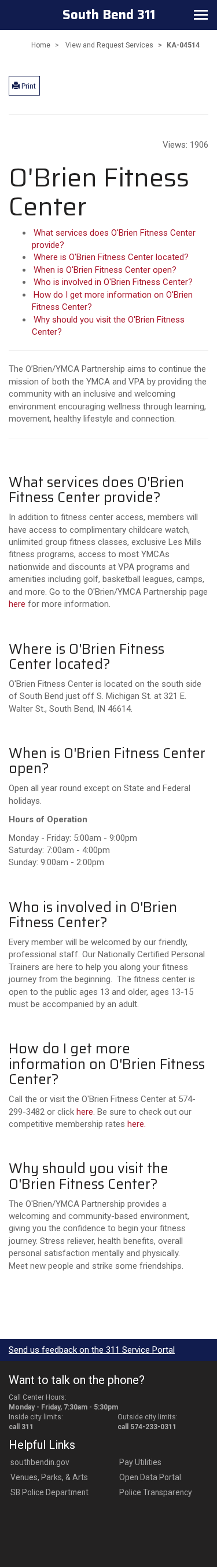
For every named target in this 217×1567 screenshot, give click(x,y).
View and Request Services (109, 45)
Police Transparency (155, 1492)
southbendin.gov (39, 1462)
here (17, 604)
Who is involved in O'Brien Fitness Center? (113, 282)
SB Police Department (49, 1492)
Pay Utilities (140, 1462)
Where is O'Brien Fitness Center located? (111, 257)
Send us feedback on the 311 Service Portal (92, 1350)
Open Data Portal (150, 1477)
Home (40, 45)
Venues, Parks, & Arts (49, 1477)
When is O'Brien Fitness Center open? (105, 270)
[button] (24, 86)
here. (136, 1124)
